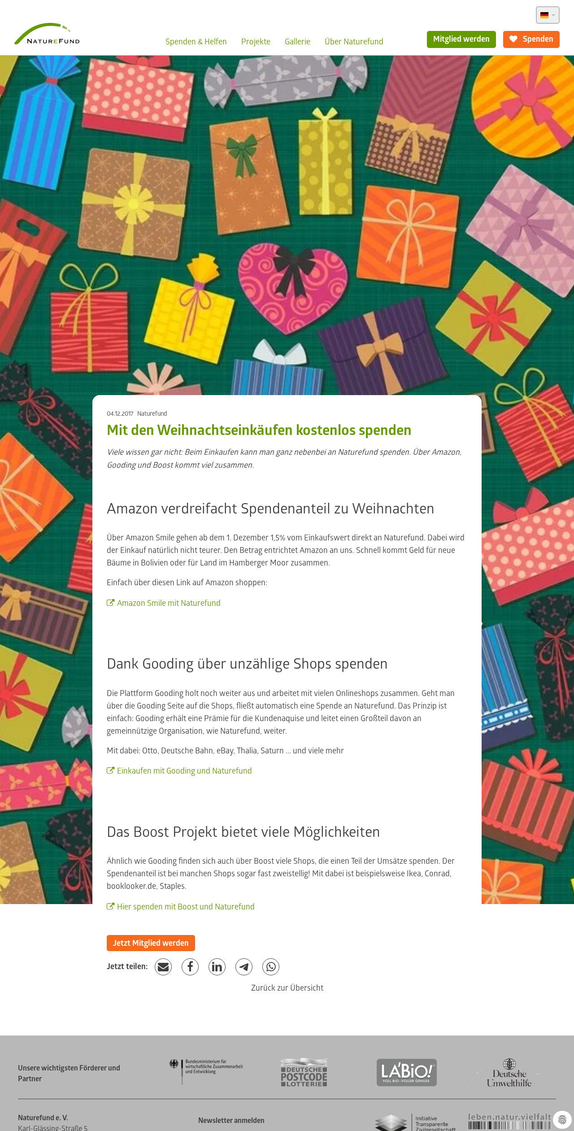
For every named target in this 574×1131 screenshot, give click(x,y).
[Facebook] (190, 967)
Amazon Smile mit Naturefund (169, 603)
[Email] (163, 967)
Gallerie (297, 42)
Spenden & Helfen (196, 42)
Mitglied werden (461, 39)
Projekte (255, 42)
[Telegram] (243, 967)
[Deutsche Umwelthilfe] (509, 1085)
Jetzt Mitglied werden (151, 943)
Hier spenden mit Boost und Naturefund (186, 907)
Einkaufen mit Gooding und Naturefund (184, 771)
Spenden (537, 39)
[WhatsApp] (270, 967)
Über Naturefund (354, 42)
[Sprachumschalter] (548, 15)
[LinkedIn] (217, 967)
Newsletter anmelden (231, 1120)
